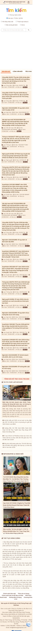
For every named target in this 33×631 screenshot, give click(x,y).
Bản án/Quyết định (12, 25)
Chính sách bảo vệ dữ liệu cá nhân (12, 595)
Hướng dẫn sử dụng (15, 597)
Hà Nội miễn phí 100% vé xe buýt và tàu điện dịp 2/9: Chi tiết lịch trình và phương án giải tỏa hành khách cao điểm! (17, 422)
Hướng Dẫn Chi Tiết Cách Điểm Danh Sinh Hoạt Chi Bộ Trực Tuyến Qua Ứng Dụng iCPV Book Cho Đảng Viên (17, 430)
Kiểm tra (25, 87)
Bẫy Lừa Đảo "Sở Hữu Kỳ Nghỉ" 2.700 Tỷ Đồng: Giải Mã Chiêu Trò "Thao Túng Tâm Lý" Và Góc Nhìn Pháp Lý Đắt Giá (16, 531)
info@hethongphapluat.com (18, 627)
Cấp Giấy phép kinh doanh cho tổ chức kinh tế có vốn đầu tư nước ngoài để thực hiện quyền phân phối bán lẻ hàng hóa (17, 543)
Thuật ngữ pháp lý (22, 21)
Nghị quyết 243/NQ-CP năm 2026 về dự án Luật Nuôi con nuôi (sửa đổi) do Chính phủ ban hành (15, 301)
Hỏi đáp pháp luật (7, 21)
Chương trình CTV (23, 598)
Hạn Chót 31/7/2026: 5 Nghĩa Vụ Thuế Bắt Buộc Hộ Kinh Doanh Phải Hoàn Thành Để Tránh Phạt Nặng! (16, 505)
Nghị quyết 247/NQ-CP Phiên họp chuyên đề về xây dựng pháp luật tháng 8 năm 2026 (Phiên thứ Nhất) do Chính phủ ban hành (16, 155)
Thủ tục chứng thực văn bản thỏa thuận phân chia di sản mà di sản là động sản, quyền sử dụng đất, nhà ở (17, 565)
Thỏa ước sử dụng (23, 593)
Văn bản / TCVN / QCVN (15, 18)
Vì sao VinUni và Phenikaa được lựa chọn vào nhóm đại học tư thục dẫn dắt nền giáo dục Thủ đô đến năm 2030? (17, 437)
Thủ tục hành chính (15, 15)
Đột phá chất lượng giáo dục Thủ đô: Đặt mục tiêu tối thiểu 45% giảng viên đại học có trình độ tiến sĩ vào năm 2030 (17, 445)
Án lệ (23, 25)
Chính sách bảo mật (9, 593)
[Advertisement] (16, 50)
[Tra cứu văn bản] (16, 10)
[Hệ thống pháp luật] (13, 2)
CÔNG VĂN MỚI (17, 71)
